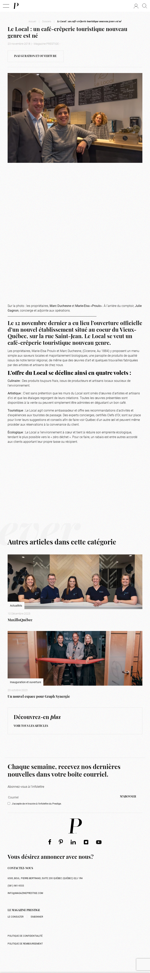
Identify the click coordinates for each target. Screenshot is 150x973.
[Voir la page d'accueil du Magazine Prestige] (75, 826)
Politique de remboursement (25, 943)
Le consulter (15, 916)
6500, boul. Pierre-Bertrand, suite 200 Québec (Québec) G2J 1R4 (45, 878)
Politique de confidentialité (25, 935)
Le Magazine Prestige (24, 910)
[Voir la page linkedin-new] (73, 842)
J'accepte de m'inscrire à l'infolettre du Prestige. (37, 803)
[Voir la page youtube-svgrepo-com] (99, 842)
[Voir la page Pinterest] (61, 842)
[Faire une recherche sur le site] (144, 5)
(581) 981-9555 (16, 885)
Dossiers (46, 21)
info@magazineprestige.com (25, 893)
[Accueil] (16, 6)
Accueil (32, 21)
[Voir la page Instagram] (86, 842)
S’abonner (37, 916)
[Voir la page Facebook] (49, 842)
